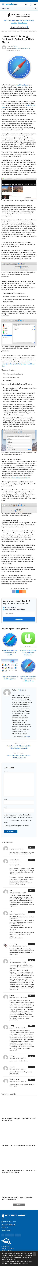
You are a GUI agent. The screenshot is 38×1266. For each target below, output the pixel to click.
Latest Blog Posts (10, 607)
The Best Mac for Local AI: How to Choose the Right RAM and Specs (17, 1198)
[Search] (35, 9)
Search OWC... (6, 8)
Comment (6, 772)
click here (13, 1259)
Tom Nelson (14, 46)
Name (5, 799)
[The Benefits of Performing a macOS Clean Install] (19, 1133)
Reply (31, 847)
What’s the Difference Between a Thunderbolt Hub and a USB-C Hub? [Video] (18, 1171)
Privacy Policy (13, 1263)
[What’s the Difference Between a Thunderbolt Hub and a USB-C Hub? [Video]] (19, 1159)
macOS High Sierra (22, 85)
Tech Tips (27, 48)
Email (5, 807)
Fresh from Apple (19, 48)
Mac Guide (14, 23)
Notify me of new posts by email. (17, 826)
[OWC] (19, 15)
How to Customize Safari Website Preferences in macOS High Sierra (18, 364)
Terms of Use (24, 1263)
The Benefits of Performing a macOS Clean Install (18, 1145)
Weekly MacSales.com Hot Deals (14, 609)
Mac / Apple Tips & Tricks (11, 20)
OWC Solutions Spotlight (27, 20)
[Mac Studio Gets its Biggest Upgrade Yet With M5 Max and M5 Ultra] (19, 1107)
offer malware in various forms (20, 478)
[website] (13, 737)
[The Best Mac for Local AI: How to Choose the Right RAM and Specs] (19, 1185)
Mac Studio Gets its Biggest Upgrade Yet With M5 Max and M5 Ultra (18, 1119)
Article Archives (22, 23)
